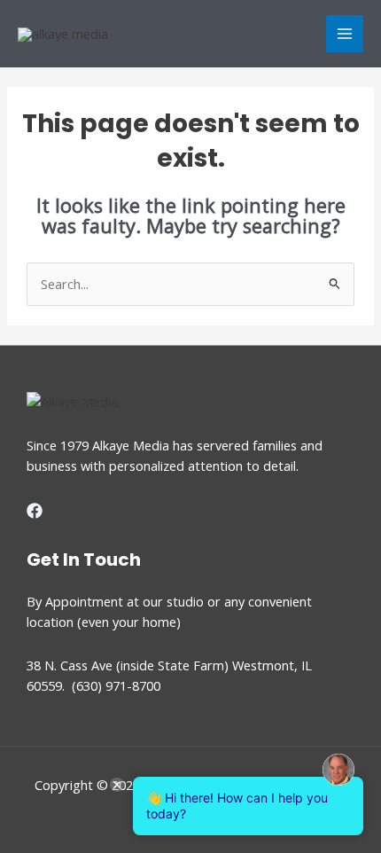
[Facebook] (35, 511)
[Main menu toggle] (344, 33)
